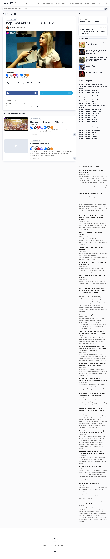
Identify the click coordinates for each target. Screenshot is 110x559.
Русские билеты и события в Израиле (91, 100)
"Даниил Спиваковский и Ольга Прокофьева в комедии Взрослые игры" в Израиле (93, 431)
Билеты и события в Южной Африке (90, 111)
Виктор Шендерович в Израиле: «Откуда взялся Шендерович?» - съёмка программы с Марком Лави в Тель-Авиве (93, 348)
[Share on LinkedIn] (15, 14)
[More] (27, 75)
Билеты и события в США (87, 94)
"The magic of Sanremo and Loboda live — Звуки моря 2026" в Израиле (92, 503)
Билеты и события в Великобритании (91, 84)
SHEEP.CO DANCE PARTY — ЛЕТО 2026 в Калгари (91, 233)
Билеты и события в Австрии (88, 115)
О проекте (102, 3)
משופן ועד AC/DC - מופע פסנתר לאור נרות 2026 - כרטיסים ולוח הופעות (92, 263)
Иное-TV (8, 3)
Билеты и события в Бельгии (88, 129)
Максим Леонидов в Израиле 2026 (90, 466)
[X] (11, 75)
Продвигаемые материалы (89, 166)
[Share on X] (4, 14)
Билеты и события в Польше (88, 123)
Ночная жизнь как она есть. (95, 72)
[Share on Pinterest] (11, 14)
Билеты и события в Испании (88, 138)
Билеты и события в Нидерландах (89, 130)
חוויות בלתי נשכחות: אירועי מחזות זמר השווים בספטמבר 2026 (91, 171)
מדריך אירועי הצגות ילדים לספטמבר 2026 (90, 193)
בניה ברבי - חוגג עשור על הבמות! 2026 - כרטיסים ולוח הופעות (92, 276)
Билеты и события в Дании (87, 117)
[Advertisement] (93, 152)
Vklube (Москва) (11, 19)
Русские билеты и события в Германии (91, 96)
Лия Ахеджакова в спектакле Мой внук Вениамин (91, 248)
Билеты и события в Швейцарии (89, 113)
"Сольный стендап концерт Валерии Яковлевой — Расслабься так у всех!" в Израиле (91, 410)
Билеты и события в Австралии (89, 92)
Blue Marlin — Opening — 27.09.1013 (46, 122)
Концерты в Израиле (76, 3)
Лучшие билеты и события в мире (89, 98)
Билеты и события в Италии (88, 119)
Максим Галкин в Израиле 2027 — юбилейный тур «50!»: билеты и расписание (93, 379)
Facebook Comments (24, 103)
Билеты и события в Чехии (87, 132)
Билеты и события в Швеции (88, 125)
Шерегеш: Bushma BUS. (41, 144)
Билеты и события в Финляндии (89, 127)
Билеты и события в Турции (87, 134)
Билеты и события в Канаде (88, 136)
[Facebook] (7, 75)
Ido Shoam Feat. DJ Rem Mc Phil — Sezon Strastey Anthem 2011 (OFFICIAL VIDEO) (96, 59)
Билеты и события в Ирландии (88, 90)
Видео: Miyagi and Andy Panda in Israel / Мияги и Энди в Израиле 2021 (96, 51)
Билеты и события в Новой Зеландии (90, 109)
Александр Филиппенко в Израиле (90, 483)
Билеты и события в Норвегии (88, 121)
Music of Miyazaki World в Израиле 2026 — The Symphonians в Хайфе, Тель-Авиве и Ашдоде (92, 217)
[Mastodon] (17, 75)
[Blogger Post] (24, 75)
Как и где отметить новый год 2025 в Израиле (96, 43)
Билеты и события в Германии (88, 103)
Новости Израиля (60, 3)
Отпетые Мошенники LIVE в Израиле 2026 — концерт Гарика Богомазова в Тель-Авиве (93, 332)
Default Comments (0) (11, 103)
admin (13, 28)
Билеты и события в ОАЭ (86, 101)
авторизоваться (39, 106)
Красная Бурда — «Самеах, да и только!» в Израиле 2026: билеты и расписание (92, 394)
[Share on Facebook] (7, 14)
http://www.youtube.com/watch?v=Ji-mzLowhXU (23, 83)
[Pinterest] (14, 75)
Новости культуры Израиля (44, 3)
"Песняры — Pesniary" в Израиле (89, 315)
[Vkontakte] (21, 75)
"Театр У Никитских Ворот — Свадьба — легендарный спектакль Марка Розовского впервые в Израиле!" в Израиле (92, 290)
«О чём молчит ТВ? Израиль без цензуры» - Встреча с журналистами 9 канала (92, 364)
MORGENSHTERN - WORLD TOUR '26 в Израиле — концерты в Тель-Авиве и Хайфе (92, 452)
